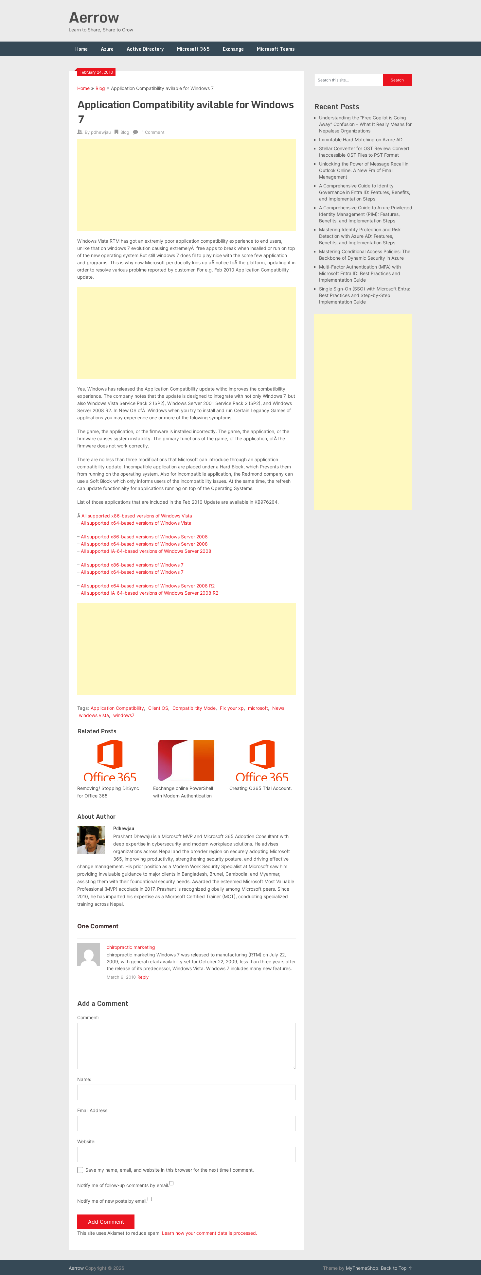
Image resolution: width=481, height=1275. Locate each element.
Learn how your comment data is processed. (209, 1233)
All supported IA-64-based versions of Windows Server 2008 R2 (149, 593)
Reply (143, 977)
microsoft (258, 708)
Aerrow (94, 17)
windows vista (94, 715)
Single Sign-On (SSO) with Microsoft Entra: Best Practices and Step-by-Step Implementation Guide (364, 295)
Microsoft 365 (193, 49)
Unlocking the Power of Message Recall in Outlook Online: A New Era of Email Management (363, 170)
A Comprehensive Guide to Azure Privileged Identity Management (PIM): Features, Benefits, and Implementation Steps (365, 214)
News (278, 708)
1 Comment (153, 132)
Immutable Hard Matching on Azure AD (360, 139)
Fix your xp (232, 708)
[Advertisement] (186, 185)
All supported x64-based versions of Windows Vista (136, 523)
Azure (107, 49)
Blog (100, 88)
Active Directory (145, 49)
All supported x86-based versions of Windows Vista (136, 515)
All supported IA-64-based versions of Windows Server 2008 (146, 551)
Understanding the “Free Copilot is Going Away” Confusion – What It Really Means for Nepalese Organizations (365, 124)
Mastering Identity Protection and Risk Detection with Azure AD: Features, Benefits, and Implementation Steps (360, 236)
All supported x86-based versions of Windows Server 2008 (144, 536)
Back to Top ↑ (396, 1268)
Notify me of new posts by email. (112, 1201)
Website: (86, 1141)
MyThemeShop (362, 1268)
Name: (84, 1079)
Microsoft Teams (275, 49)
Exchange (233, 49)
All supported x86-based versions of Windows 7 (132, 565)
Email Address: (93, 1110)
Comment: (88, 1017)
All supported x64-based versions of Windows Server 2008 (144, 544)
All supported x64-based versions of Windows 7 (132, 572)
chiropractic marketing (131, 947)
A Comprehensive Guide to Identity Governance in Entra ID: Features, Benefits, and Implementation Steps (364, 192)
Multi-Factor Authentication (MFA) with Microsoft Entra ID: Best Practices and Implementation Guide (360, 273)
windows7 (123, 715)
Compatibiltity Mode (194, 708)
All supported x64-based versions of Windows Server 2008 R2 (148, 585)
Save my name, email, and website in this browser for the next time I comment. (169, 1170)
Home (81, 49)
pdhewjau (101, 132)
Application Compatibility (117, 708)
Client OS (158, 708)
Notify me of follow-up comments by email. (123, 1185)
